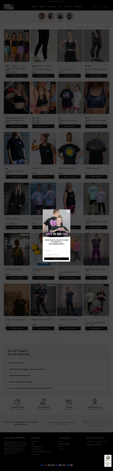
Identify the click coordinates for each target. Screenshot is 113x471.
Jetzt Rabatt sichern (56, 258)
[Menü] (110, 456)
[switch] (107, 465)
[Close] (68, 211)
